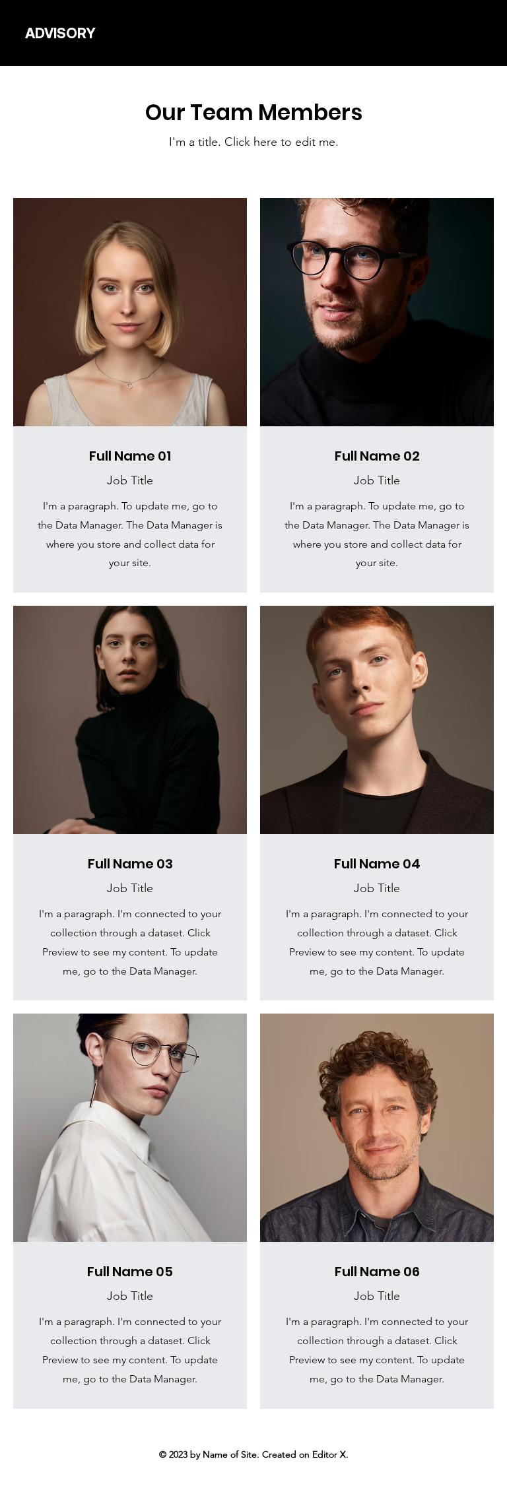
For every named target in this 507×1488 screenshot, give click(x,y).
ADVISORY (60, 33)
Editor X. (330, 1454)
